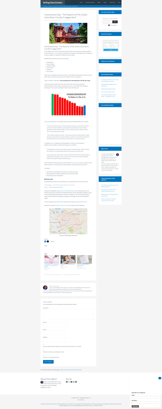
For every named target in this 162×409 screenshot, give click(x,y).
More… (49, 387)
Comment (46, 308)
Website (45, 337)
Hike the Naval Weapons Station (108, 89)
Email (44, 329)
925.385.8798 (59, 201)
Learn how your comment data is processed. (71, 369)
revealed (74, 86)
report (52, 143)
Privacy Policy (81, 399)
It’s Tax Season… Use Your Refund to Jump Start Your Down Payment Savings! (51, 265)
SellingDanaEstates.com (85, 397)
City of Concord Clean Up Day (107, 92)
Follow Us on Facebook (107, 61)
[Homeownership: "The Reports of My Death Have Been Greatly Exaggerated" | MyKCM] (68, 105)
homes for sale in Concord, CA (62, 205)
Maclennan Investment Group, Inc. (85, 405)
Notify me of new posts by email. (51, 357)
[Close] (159, 378)
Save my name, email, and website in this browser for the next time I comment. (62, 346)
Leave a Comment (67, 20)
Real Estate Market (57, 274)
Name (45, 322)
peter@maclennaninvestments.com (78, 201)
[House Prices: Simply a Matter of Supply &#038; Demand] (84, 259)
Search (111, 49)
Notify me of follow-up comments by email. (53, 352)
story (46, 121)
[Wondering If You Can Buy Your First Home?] (68, 259)
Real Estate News (76, 274)
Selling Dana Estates (52, 2)
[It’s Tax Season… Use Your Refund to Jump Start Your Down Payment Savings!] (51, 259)
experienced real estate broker (66, 191)
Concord (56, 53)
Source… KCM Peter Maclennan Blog (53, 187)
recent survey (76, 162)
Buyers (51, 274)
